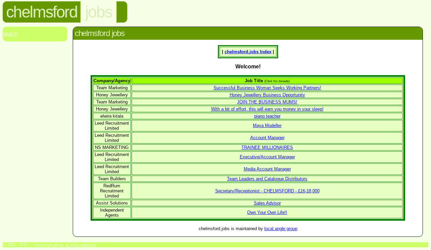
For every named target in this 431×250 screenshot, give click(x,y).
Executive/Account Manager (267, 156)
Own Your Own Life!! (267, 212)
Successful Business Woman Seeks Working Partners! (267, 87)
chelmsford (41, 12)
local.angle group (280, 228)
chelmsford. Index (248, 51)
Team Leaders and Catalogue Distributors (267, 178)
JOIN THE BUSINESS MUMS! (267, 101)
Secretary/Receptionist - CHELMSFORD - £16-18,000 (267, 190)
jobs (98, 12)
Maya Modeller (267, 125)
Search (10, 34)
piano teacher (267, 116)
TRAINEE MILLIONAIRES (267, 147)
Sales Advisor (267, 203)
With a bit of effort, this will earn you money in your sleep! (267, 109)
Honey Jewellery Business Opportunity (267, 94)
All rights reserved (80, 244)
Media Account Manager (267, 168)
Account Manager (267, 137)
